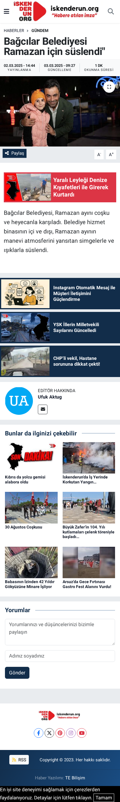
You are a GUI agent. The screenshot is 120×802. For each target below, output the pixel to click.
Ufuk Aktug (50, 397)
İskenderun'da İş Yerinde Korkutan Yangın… (85, 479)
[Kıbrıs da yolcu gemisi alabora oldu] (31, 457)
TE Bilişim (75, 777)
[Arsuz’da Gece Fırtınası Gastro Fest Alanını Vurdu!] (89, 562)
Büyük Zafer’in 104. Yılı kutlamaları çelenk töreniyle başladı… (88, 532)
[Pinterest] (60, 733)
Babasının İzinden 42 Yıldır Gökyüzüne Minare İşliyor (29, 584)
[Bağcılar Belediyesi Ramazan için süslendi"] (60, 111)
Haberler (14, 30)
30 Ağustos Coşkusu (23, 527)
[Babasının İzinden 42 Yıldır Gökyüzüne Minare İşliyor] (31, 562)
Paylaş (17, 153)
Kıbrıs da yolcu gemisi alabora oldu (25, 479)
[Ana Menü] (6, 11)
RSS (21, 759)
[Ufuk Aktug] (19, 400)
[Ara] (110, 11)
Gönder (17, 673)
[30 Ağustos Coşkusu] (31, 507)
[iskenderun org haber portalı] (57, 11)
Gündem (39, 30)
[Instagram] (71, 733)
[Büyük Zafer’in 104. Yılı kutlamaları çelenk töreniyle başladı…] (89, 507)
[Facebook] (38, 733)
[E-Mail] (42, 409)
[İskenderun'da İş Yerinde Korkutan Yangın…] (89, 457)
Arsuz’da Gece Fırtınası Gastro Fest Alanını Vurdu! (87, 584)
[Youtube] (82, 733)
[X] (49, 733)
